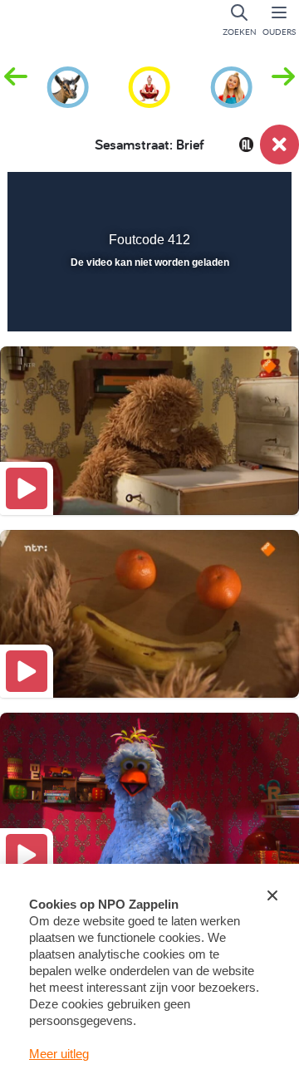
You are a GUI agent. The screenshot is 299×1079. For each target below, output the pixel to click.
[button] (283, 85)
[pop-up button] (195, 196)
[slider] (147, 308)
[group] (68, 84)
